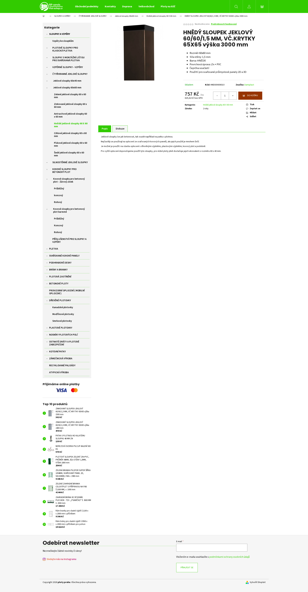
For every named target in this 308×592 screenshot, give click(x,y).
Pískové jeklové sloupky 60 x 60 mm (70, 144)
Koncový (58, 225)
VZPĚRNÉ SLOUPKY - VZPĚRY (67, 67)
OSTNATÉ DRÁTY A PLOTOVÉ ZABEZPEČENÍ (64, 343)
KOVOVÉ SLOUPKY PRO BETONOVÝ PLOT (64, 171)
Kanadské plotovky (62, 307)
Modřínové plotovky (63, 314)
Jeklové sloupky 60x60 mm (67, 87)
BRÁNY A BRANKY (58, 269)
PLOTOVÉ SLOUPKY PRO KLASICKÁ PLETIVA (65, 49)
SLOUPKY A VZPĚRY (59, 34)
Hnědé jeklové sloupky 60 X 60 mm (70, 125)
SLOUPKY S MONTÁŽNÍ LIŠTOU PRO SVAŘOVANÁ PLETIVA (68, 59)
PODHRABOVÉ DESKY (60, 262)
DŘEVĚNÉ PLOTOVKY (60, 300)
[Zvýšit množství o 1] (233, 96)
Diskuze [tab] (120, 128)
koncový (58, 195)
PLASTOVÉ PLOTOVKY (60, 328)
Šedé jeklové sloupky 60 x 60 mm (69, 154)
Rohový (58, 202)
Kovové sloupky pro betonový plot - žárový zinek (69, 180)
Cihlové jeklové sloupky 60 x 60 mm (70, 135)
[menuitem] (87, 6)
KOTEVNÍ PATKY (57, 351)
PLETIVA (53, 249)
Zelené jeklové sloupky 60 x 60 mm (70, 96)
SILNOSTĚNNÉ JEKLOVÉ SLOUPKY (70, 162)
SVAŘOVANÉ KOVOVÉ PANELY (64, 255)
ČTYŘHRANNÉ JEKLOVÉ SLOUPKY (69, 74)
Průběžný (59, 188)
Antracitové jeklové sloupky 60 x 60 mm (70, 115)
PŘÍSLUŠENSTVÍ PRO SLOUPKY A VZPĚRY (69, 240)
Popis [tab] (105, 128)
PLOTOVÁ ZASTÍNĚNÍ (60, 276)
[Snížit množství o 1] (217, 96)
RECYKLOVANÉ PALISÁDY (62, 365)
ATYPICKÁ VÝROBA (59, 372)
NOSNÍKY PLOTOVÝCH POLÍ (63, 334)
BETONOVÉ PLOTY (58, 283)
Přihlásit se (187, 567)
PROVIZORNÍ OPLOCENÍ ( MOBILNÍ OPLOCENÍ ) (67, 292)
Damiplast (249, 84)
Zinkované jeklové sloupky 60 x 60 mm (70, 105)
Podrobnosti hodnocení (224, 24)
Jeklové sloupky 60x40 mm (67, 81)
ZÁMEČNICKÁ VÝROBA (60, 358)
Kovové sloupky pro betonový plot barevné (69, 210)
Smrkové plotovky (62, 321)
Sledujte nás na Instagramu (61, 559)
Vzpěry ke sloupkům (63, 41)
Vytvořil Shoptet (257, 582)
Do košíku (252, 95)
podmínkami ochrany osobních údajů (229, 557)
